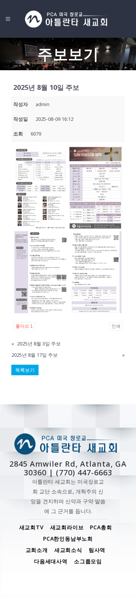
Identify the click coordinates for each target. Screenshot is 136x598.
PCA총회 (101, 527)
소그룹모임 (88, 561)
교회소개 (37, 549)
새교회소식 (68, 549)
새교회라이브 (67, 527)
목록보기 (25, 370)
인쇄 (116, 326)
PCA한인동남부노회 (68, 538)
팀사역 (97, 549)
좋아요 (24, 326)
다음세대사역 (51, 561)
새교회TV (31, 527)
